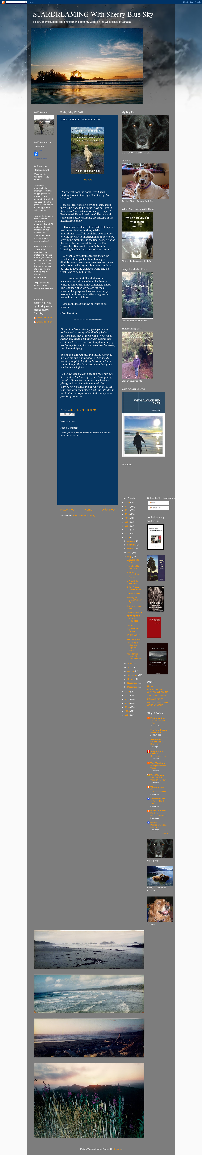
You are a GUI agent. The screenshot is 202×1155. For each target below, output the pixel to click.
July (129, 667)
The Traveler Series (156, 696)
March (130, 549)
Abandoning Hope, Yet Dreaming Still (134, 656)
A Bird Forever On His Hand (134, 588)
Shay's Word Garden (156, 752)
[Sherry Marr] (36, 155)
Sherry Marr (38, 150)
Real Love (154, 744)
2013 (127, 514)
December (132, 687)
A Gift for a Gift (133, 593)
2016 (127, 526)
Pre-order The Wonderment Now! (158, 778)
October (131, 679)
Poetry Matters (157, 718)
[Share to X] (67, 414)
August (130, 671)
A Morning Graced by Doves (133, 574)
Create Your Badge (40, 158)
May (129, 556)
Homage (131, 625)
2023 (127, 703)
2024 (127, 707)
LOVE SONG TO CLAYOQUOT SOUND (157, 691)
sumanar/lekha (157, 799)
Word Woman (157, 775)
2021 (127, 696)
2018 (127, 533)
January (131, 541)
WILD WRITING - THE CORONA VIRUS (157, 704)
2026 (127, 715)
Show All (165, 833)
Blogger (117, 1149)
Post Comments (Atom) (84, 515)
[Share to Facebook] (70, 414)
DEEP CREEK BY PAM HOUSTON (133, 618)
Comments (156, 508)
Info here (88, 180)
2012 (127, 510)
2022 (127, 699)
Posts (153, 503)
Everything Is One (133, 561)
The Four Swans (158, 730)
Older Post (108, 509)
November (132, 683)
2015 (127, 522)
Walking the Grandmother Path (134, 599)
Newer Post (67, 509)
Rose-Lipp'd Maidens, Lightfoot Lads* (132, 646)
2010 (127, 503)
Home (88, 509)
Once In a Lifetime (158, 756)
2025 (127, 711)
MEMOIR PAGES (155, 699)
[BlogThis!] (64, 414)
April (129, 552)
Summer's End (133, 639)
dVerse (153, 822)
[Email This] (61, 414)
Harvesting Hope (134, 612)
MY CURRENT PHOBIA (133, 582)
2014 (127, 518)
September (132, 675)
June (129, 663)
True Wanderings (158, 763)
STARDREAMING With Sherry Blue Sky (93, 14)
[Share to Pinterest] (73, 414)
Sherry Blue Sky (44, 318)
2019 (127, 537)
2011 (127, 506)
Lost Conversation (158, 815)
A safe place (155, 732)
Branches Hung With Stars (134, 567)
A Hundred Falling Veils (156, 740)
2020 (127, 692)
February (131, 545)
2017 (127, 530)
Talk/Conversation (158, 792)
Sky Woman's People (133, 630)
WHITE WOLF (133, 635)
